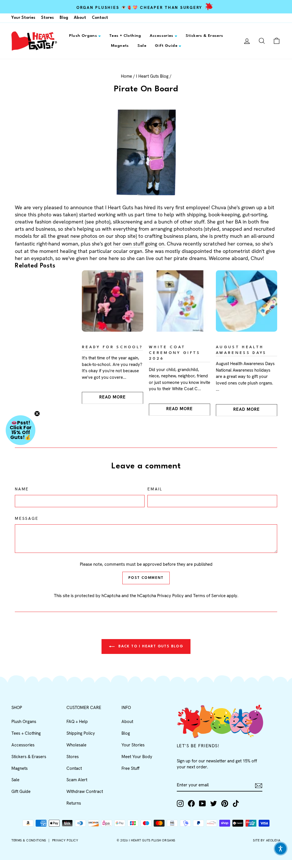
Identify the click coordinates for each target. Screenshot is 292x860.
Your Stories (23, 18)
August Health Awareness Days (241, 350)
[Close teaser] (37, 413)
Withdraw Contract (84, 791)
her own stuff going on (138, 243)
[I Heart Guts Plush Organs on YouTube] (202, 803)
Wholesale (76, 745)
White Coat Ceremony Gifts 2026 (174, 352)
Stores (47, 18)
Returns (73, 803)
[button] (20, 430)
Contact (100, 18)
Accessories (161, 36)
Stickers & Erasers (204, 36)
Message (26, 518)
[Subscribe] (258, 785)
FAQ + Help (77, 721)
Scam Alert (76, 780)
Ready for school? (112, 347)
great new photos (77, 236)
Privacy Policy (170, 596)
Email (155, 489)
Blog (64, 18)
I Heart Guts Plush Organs (152, 840)
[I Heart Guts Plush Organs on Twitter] (213, 803)
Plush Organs (83, 36)
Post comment (146, 578)
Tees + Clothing (125, 36)
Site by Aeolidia (267, 840)
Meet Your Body (136, 757)
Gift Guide (166, 46)
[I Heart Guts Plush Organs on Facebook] (191, 803)
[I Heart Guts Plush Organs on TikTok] (235, 803)
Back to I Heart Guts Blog (150, 646)
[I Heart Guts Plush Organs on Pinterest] (224, 803)
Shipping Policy (80, 733)
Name (22, 489)
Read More (112, 397)
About (80, 18)
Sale (142, 46)
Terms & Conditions (28, 840)
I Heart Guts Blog (152, 76)
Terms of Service (209, 596)
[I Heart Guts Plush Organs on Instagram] (180, 803)
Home (126, 76)
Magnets (120, 46)
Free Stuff (130, 768)
